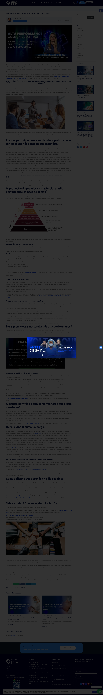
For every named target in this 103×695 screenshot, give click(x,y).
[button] (74, 338)
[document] (51, 347)
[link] (51, 347)
